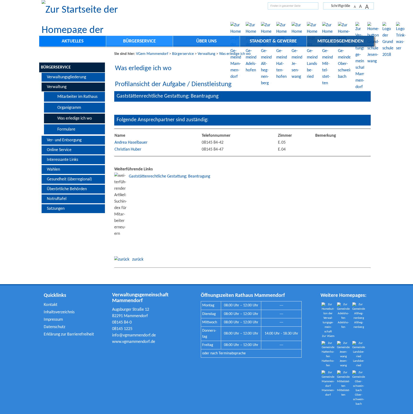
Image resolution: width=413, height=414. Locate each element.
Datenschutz (54, 327)
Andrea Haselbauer (130, 142)
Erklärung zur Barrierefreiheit (69, 334)
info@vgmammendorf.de (134, 335)
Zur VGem (328, 336)
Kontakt (50, 305)
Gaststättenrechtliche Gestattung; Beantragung (169, 176)
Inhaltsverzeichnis (59, 312)
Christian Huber (127, 149)
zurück (136, 259)
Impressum (53, 319)
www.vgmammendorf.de (133, 342)
